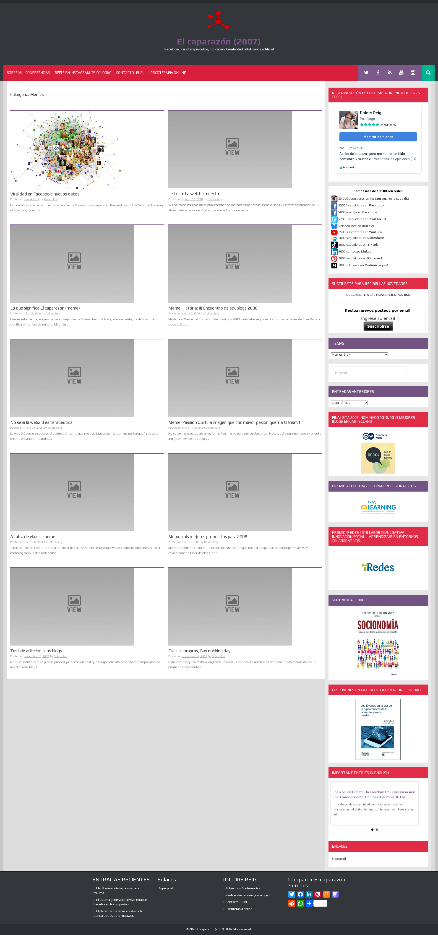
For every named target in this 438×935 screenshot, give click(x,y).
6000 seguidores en (358, 244)
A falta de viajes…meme (32, 536)
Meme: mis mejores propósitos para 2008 (207, 536)
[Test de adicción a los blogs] (72, 606)
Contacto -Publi (130, 73)
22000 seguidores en (361, 205)
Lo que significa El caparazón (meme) (45, 307)
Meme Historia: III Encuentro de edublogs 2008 (213, 307)
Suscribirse (378, 326)
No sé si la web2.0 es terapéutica (41, 422)
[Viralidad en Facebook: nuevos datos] (66, 149)
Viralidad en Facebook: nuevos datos (44, 193)
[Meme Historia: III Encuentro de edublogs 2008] (230, 264)
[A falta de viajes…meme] (72, 492)
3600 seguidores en (361, 238)
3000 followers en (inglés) (363, 265)
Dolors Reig (51, 199)
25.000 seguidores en (373, 198)
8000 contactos (356, 251)
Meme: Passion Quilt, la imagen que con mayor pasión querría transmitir (235, 422)
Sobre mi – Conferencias (28, 73)
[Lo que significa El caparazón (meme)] (72, 264)
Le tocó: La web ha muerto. (194, 193)
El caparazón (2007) (219, 41)
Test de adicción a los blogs (36, 650)
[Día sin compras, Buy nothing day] (230, 606)
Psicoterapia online (168, 73)
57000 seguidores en (362, 219)
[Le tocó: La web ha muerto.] (230, 149)
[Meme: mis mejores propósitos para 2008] (230, 492)
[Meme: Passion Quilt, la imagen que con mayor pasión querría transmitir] (230, 378)
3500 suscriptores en (360, 232)
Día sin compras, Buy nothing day (199, 650)
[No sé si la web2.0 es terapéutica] (72, 378)
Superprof (339, 858)
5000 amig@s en (358, 212)
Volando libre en (356, 226)
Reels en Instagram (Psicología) (83, 73)
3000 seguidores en (360, 258)
